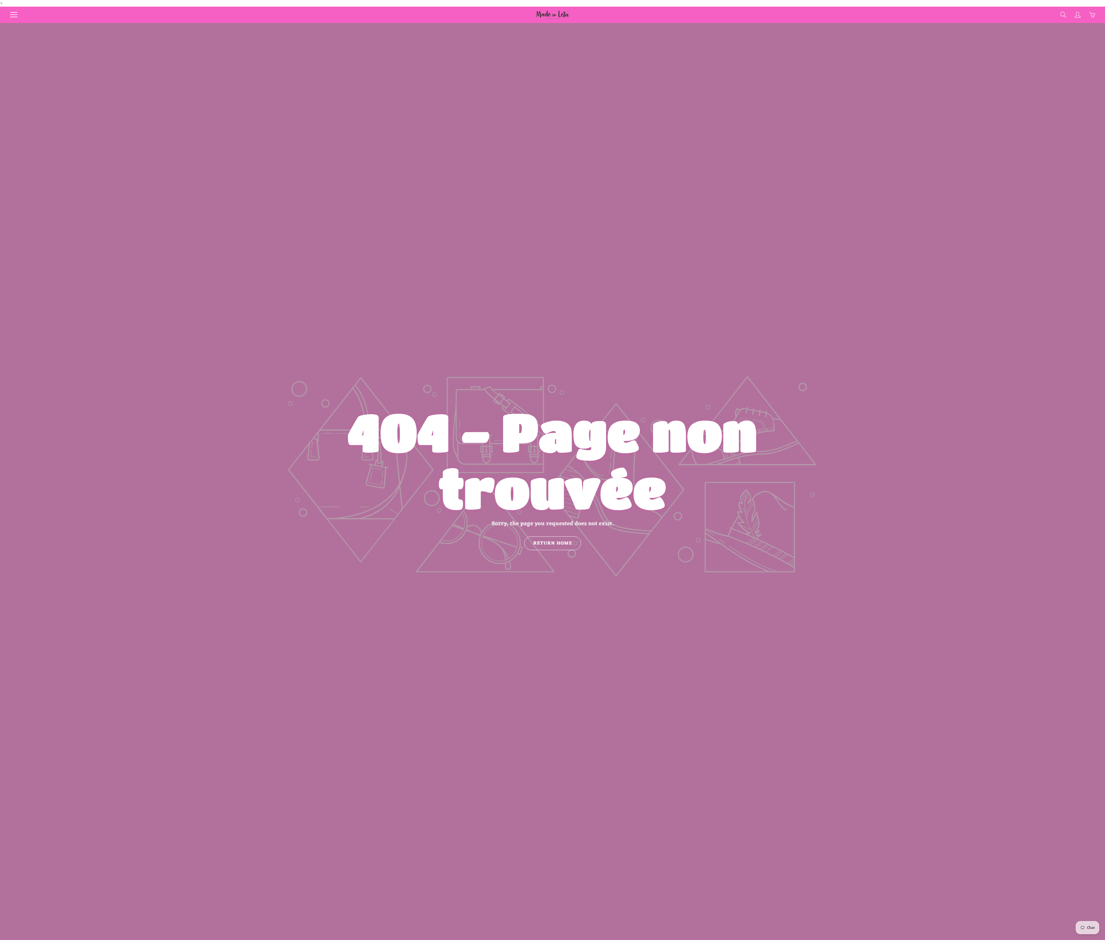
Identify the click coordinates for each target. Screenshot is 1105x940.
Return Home (552, 543)
